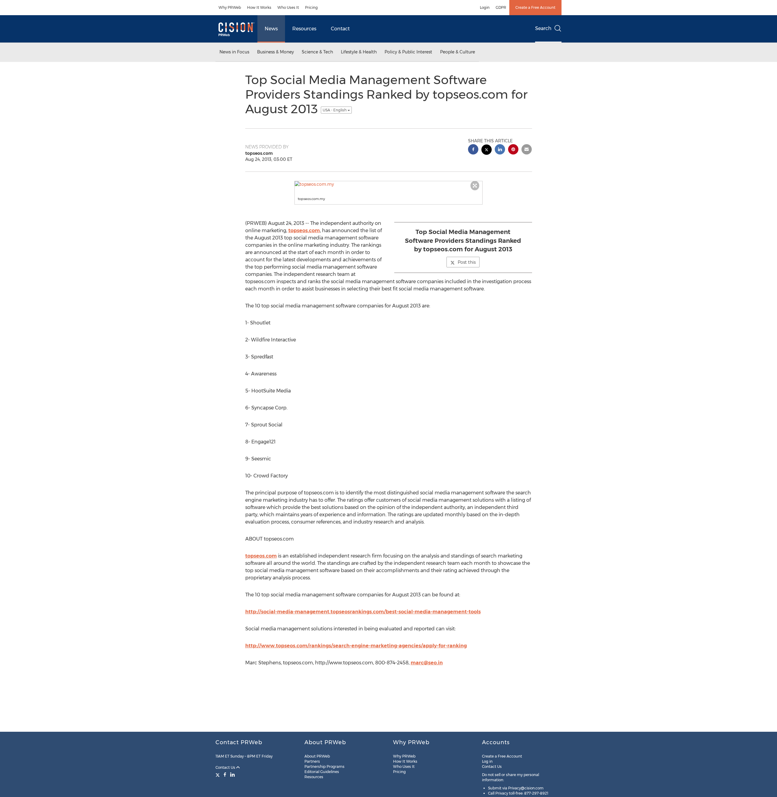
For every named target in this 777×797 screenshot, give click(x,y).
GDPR (501, 7)
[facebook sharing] (473, 150)
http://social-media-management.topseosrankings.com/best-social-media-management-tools (363, 612)
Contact (340, 29)
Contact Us (225, 767)
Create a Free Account (535, 7)
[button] (388, 184)
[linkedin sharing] (500, 150)
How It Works (259, 7)
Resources (304, 29)
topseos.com (304, 230)
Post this (467, 262)
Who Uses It (288, 7)
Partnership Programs (324, 766)
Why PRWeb (230, 7)
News (271, 29)
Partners (312, 761)
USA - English (335, 110)
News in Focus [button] (234, 52)
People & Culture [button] (457, 52)
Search (543, 28)
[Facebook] (225, 775)
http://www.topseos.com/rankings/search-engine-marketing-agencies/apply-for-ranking (356, 646)
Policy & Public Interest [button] (408, 52)
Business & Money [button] (275, 52)
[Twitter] (218, 775)
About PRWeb (317, 756)
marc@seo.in (427, 663)
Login (485, 7)
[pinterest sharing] (513, 150)
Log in (487, 761)
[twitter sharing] (486, 150)
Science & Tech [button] (317, 52)
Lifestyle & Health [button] (359, 52)
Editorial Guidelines (321, 771)
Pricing (311, 7)
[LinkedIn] (232, 775)
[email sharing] (526, 150)
